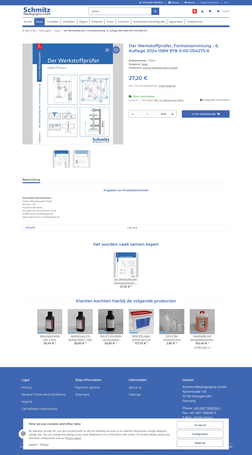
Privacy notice (73, 438)
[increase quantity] (172, 113)
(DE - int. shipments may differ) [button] (169, 100)
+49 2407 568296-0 (206, 408)
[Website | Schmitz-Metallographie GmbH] (195, 11)
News (144, 64)
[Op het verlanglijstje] (116, 50)
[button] (202, 11)
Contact (175, 2)
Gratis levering (167, 85)
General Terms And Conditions (44, 394)
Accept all (200, 425)
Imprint (33, 444)
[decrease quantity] (132, 113)
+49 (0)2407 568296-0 (152, 2)
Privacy (44, 444)
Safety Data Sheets (210, 2)
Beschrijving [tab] (31, 179)
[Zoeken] (155, 11)
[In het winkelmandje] (25, 41)
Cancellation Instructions (39, 409)
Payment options (87, 387)
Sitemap (135, 394)
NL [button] (225, 2)
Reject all (200, 442)
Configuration (200, 434)
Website (191, 2)
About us (135, 387)
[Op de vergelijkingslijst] (107, 50)
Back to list (30, 30)
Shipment (82, 394)
